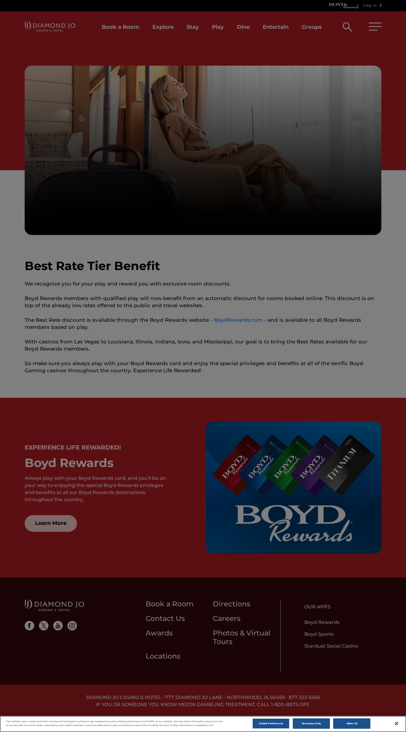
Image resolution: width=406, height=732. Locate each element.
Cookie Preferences (271, 723)
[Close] (396, 723)
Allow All (352, 723)
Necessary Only (311, 723)
